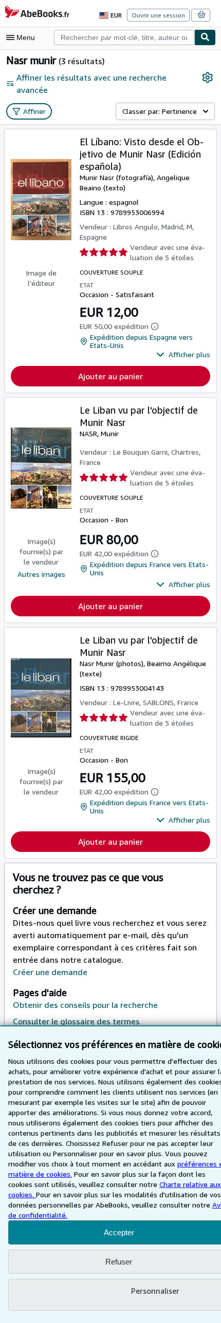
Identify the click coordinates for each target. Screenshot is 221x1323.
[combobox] (124, 37)
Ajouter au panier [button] (110, 376)
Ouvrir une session (158, 15)
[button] (183, 354)
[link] (207, 77)
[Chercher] (205, 37)
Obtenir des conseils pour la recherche (85, 1005)
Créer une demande (50, 972)
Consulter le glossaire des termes (76, 1021)
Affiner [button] (34, 111)
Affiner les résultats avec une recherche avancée (91, 83)
